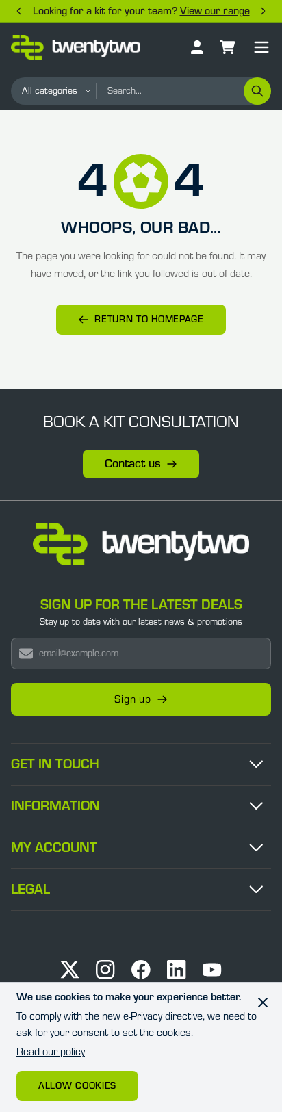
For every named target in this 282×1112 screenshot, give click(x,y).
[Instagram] (105, 969)
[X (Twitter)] (69, 969)
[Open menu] (261, 47)
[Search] (257, 91)
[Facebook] (141, 969)
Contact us (133, 464)
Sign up (132, 699)
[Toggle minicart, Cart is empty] (227, 47)
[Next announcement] (263, 11)
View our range (215, 10)
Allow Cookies (77, 1086)
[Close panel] (263, 1002)
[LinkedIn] (176, 969)
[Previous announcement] (19, 11)
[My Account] (197, 47)
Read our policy (50, 1051)
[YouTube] (212, 969)
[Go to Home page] (75, 47)
